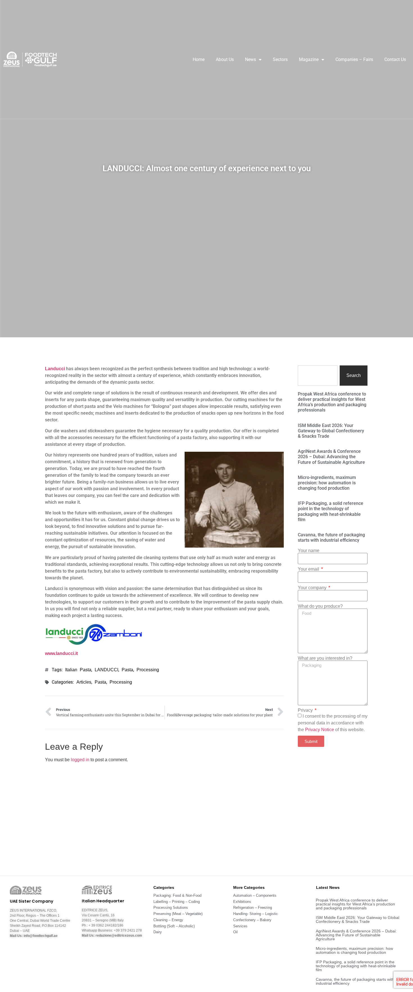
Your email (309, 569)
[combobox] (317, 375)
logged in (80, 759)
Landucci (55, 368)
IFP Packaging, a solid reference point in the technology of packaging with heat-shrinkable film (330, 511)
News (250, 59)
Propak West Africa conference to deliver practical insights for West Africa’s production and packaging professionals (332, 402)
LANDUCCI (106, 669)
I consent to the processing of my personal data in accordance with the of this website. (332, 723)
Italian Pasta (78, 669)
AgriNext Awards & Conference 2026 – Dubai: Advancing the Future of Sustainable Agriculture (331, 457)
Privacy (306, 710)
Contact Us (395, 59)
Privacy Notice (319, 729)
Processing (148, 669)
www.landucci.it (61, 653)
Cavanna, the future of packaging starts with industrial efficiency (331, 537)
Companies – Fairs (354, 59)
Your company (313, 588)
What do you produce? (320, 606)
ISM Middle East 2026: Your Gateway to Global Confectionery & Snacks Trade (331, 431)
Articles (83, 682)
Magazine (309, 59)
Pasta (127, 669)
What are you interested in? (325, 658)
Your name (308, 550)
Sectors (280, 59)
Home (199, 59)
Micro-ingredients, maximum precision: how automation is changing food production (327, 483)
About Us (225, 59)
